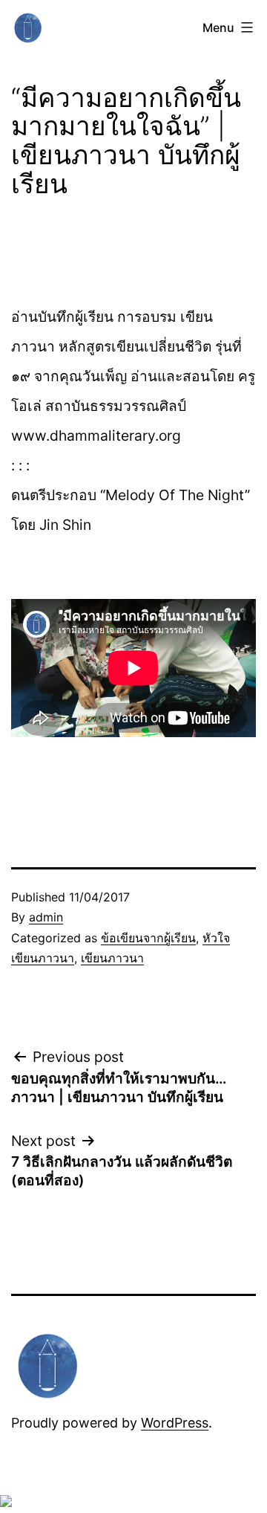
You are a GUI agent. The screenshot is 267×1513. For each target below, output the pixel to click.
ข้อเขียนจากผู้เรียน (148, 937)
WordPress (174, 1423)
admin (46, 917)
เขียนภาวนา (112, 957)
